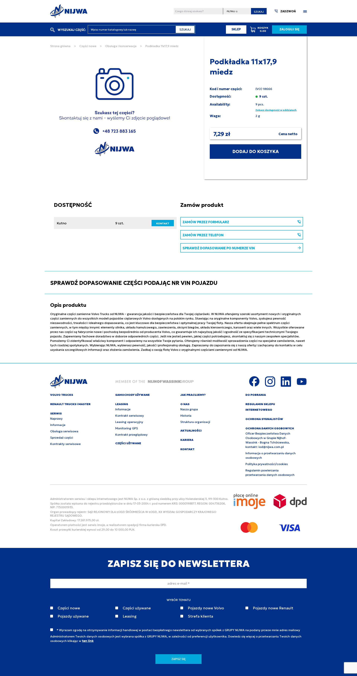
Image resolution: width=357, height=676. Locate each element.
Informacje (57, 425)
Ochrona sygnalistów (264, 419)
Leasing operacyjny (129, 422)
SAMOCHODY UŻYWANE (132, 395)
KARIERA (186, 440)
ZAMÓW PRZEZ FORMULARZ (206, 222)
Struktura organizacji (195, 422)
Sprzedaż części (61, 437)
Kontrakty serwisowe (65, 444)
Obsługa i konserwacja (120, 46)
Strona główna (60, 46)
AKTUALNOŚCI (191, 430)
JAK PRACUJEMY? (193, 395)
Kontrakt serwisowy (129, 415)
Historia (185, 415)
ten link (88, 641)
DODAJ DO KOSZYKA (255, 151)
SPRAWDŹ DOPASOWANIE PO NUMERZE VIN (219, 248)
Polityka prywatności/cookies (266, 464)
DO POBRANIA (255, 395)
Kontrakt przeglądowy (131, 434)
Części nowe (87, 46)
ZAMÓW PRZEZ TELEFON (203, 235)
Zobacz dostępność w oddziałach (276, 110)
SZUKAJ (259, 11)
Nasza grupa (189, 409)
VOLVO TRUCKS (61, 395)
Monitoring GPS (126, 428)
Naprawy (56, 418)
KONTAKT (162, 223)
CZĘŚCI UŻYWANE (128, 443)
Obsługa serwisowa (64, 431)
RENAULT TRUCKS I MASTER (70, 404)
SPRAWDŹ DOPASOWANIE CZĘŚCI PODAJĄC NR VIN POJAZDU (134, 282)
